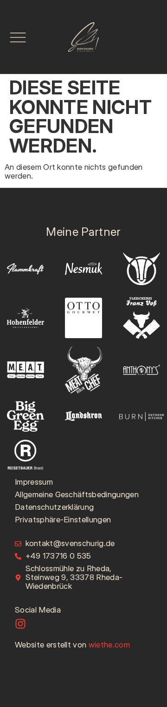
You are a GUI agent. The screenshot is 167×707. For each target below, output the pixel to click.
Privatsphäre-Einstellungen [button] (63, 519)
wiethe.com (109, 644)
